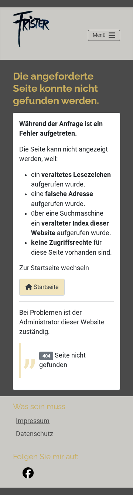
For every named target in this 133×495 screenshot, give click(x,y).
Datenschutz (34, 434)
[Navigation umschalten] (104, 35)
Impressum (33, 421)
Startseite (45, 286)
